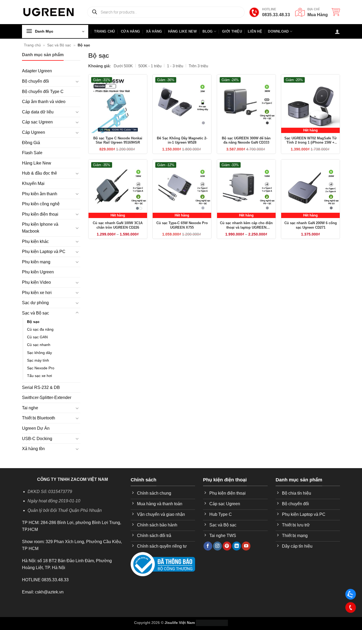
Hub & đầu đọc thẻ (39, 173)
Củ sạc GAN (37, 337)
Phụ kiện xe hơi (37, 292)
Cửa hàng (130, 31)
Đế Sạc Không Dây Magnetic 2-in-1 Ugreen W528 (182, 140)
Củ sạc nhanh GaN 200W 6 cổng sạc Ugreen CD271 (310, 225)
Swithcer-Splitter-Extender (46, 397)
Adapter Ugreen (37, 71)
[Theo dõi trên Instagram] (217, 546)
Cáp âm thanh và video (43, 101)
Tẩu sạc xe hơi (39, 376)
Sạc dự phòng (35, 302)
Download (278, 31)
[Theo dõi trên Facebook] (208, 546)
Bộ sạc (33, 322)
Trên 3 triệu (198, 66)
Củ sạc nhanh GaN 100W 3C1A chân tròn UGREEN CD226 (118, 225)
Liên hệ (255, 31)
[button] (336, 12)
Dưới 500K (123, 66)
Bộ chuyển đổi (35, 81)
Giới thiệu (232, 31)
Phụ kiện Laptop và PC (43, 251)
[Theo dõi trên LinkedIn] (236, 546)
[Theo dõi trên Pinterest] (227, 546)
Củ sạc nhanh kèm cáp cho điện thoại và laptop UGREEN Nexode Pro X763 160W (246, 225)
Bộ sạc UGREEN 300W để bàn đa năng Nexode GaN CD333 (246, 140)
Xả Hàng (154, 31)
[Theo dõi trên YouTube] (246, 546)
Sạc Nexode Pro (40, 368)
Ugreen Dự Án (36, 428)
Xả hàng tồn (33, 448)
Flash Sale (32, 152)
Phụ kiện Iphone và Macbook (40, 227)
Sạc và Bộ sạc (59, 45)
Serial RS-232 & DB (41, 387)
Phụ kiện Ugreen (38, 272)
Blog (207, 31)
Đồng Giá (31, 142)
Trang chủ (32, 45)
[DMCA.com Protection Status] (212, 622)
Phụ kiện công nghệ (41, 204)
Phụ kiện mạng (36, 262)
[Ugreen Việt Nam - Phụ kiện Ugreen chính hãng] (48, 12)
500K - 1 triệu (149, 66)
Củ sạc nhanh (38, 345)
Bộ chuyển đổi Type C (43, 91)
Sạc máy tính (38, 360)
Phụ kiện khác (35, 241)
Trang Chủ (104, 31)
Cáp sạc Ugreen (37, 122)
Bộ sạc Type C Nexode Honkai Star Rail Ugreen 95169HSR (117, 140)
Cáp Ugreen (33, 132)
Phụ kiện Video (36, 282)
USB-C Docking (37, 438)
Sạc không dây (39, 353)
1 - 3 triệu (175, 66)
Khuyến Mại (33, 183)
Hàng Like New (182, 31)
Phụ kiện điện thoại (40, 214)
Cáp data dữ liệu (38, 112)
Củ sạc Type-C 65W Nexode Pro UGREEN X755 (182, 225)
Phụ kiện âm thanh (39, 194)
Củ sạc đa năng (40, 329)
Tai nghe (30, 408)
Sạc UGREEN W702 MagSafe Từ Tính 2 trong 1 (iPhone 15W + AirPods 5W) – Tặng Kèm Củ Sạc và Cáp (310, 140)
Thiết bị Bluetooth (38, 418)
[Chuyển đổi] (77, 81)
